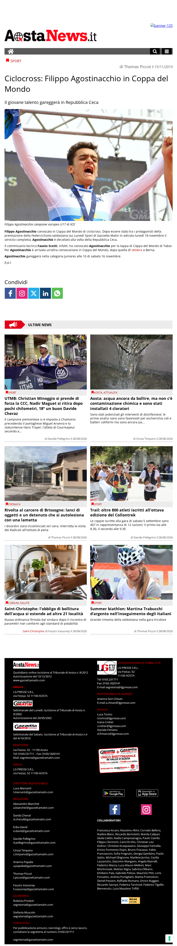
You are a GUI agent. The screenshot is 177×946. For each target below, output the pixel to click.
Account (102, 709)
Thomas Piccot (137, 66)
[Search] (155, 51)
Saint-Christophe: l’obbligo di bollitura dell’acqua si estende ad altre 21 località (44, 611)
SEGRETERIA (21, 896)
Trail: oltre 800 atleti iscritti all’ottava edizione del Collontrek (127, 512)
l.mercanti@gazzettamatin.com (33, 792)
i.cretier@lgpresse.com (111, 726)
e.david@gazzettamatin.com (31, 831)
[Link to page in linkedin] (45, 293)
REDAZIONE (20, 745)
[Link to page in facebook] (10, 293)
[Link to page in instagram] (21, 293)
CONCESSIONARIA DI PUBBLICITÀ (139, 663)
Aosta (98, 392)
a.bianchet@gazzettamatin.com (33, 808)
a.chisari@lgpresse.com (120, 703)
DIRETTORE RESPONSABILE (30, 783)
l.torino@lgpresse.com (111, 718)
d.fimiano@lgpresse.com (113, 734)
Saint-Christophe (33, 631)
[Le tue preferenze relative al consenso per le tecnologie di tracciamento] (169, 938)
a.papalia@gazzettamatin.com (32, 866)
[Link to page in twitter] (33, 293)
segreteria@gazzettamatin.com (40, 758)
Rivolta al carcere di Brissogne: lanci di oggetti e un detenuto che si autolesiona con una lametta (44, 515)
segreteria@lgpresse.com (122, 687)
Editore (18, 687)
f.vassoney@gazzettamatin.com (33, 889)
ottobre (137, 250)
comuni (13, 603)
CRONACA (14, 504)
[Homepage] (11, 51)
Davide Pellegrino (59, 439)
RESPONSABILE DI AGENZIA (114, 694)
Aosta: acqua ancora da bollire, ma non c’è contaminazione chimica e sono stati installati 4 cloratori (131, 403)
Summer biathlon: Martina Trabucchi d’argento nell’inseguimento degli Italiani (130, 611)
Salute (25, 603)
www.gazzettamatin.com (29, 680)
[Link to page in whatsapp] (57, 293)
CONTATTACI (21, 923)
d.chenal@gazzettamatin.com (32, 819)
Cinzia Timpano (146, 439)
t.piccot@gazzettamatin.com (31, 877)
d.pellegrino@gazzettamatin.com (34, 842)
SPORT (12, 392)
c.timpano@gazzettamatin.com (33, 854)
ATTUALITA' (111, 392)
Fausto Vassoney (59, 631)
